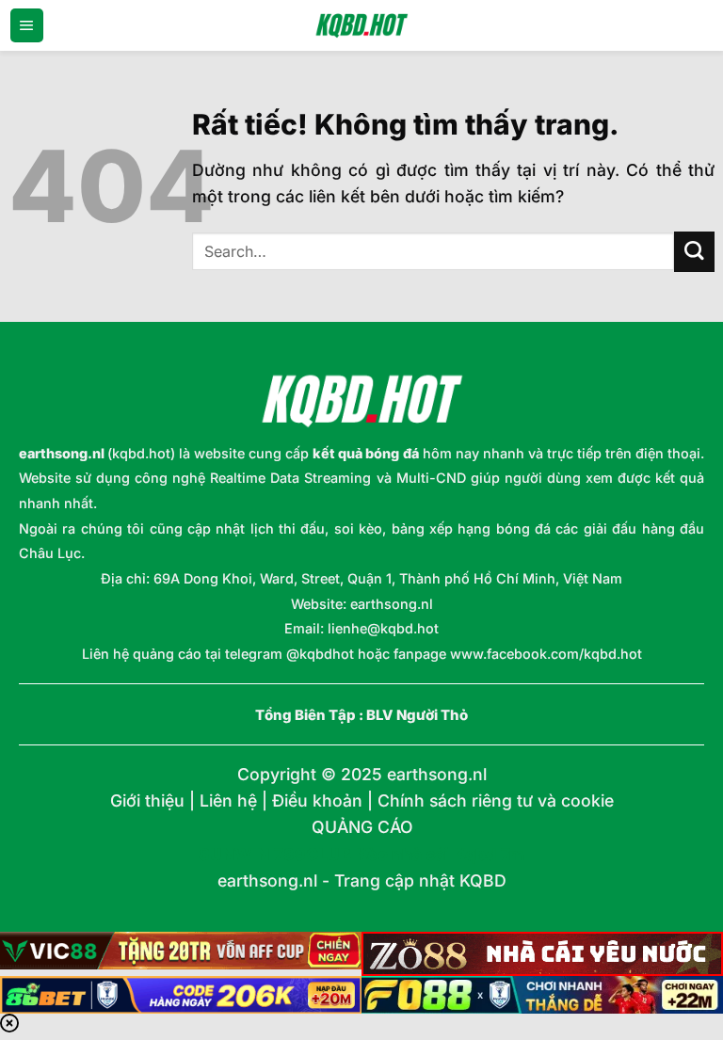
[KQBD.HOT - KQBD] (361, 25)
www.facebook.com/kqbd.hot (546, 654)
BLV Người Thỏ (417, 715)
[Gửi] (694, 252)
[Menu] (26, 25)
